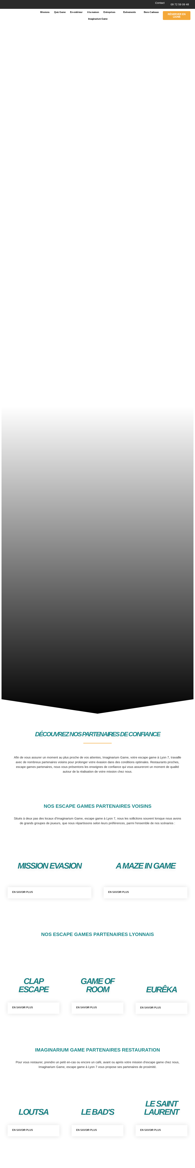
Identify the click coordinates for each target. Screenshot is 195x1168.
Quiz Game (60, 12)
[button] (49, 892)
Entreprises (109, 12)
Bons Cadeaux (151, 12)
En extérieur (76, 12)
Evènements (129, 12)
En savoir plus (22, 892)
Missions (45, 12)
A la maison (93, 12)
